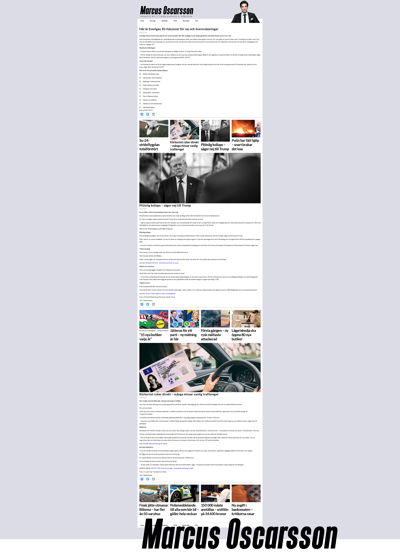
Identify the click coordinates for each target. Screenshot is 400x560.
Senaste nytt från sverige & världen (166, 16)
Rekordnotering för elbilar (158, 444)
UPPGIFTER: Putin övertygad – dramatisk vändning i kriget (172, 468)
